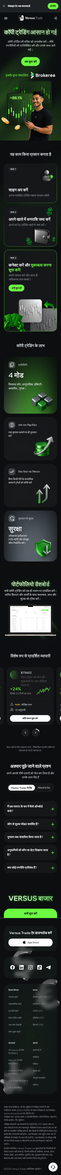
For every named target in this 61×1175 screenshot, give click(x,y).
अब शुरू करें (30, 61)
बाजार (35, 990)
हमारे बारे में (37, 1050)
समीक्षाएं (36, 1056)
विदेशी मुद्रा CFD (40, 996)
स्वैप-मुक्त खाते (14, 1031)
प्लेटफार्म (11, 1043)
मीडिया (35, 1063)
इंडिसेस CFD (38, 1017)
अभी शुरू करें (17, 288)
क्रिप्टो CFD (38, 1024)
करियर (35, 1084)
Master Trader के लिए (21, 787)
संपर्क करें (36, 1070)
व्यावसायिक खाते (14, 1003)
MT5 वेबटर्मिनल (15, 1087)
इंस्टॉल (53, 6)
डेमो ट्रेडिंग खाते (14, 1017)
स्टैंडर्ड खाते (13, 996)
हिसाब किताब (13, 990)
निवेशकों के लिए (44, 787)
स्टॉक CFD (37, 1010)
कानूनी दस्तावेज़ (39, 1077)
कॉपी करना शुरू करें (30, 718)
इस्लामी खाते (13, 1010)
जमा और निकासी (14, 1024)
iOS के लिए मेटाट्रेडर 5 (18, 1080)
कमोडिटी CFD (39, 1003)
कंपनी (35, 1043)
